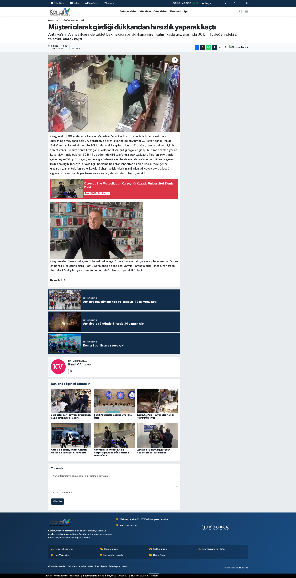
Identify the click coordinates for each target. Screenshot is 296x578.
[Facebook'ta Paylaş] (197, 47)
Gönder (57, 501)
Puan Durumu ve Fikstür (213, 549)
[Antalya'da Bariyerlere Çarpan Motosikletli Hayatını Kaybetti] (71, 435)
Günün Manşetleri (73, 20)
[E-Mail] (70, 371)
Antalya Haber (128, 11)
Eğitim (104, 566)
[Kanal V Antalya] (58, 366)
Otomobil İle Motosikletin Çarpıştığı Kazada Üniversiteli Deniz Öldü (111, 453)
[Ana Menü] (246, 12)
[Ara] (241, 12)
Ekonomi (175, 11)
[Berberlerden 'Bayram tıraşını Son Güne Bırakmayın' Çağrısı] (71, 400)
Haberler (53, 20)
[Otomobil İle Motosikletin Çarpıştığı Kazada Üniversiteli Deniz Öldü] (114, 435)
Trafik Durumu (160, 549)
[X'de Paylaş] (202, 47)
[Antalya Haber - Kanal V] (59, 11)
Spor (187, 11)
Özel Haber (160, 11)
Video (77, 3)
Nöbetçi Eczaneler (64, 549)
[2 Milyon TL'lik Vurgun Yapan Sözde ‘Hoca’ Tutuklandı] (157, 435)
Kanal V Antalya (79, 364)
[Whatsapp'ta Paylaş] (208, 47)
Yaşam (125, 566)
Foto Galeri (59, 3)
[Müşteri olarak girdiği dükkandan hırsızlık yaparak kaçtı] (114, 93)
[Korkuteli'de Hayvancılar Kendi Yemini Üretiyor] (157, 400)
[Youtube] (221, 527)
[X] (209, 527)
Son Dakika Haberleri (113, 555)
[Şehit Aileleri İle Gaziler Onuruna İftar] (114, 400)
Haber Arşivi (159, 555)
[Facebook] (204, 527)
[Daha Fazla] (214, 47)
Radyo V (110, 3)
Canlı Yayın (93, 3)
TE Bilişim (243, 568)
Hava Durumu (111, 549)
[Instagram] (215, 527)
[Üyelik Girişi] (245, 3)
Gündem (145, 11)
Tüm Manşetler (62, 555)
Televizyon (114, 566)
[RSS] (226, 527)
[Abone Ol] (238, 47)
